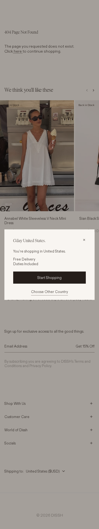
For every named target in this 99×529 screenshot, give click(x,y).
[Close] (84, 240)
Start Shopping (49, 277)
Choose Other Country (49, 291)
